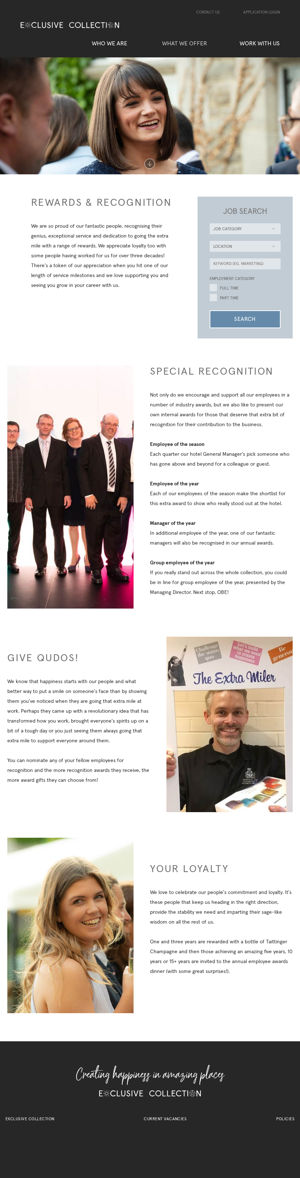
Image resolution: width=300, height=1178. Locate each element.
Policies (285, 1119)
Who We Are (109, 43)
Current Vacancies (165, 1119)
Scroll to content (150, 164)
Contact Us (208, 12)
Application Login (261, 12)
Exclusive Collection (29, 1119)
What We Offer (184, 43)
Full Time (229, 288)
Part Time (229, 298)
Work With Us (260, 43)
